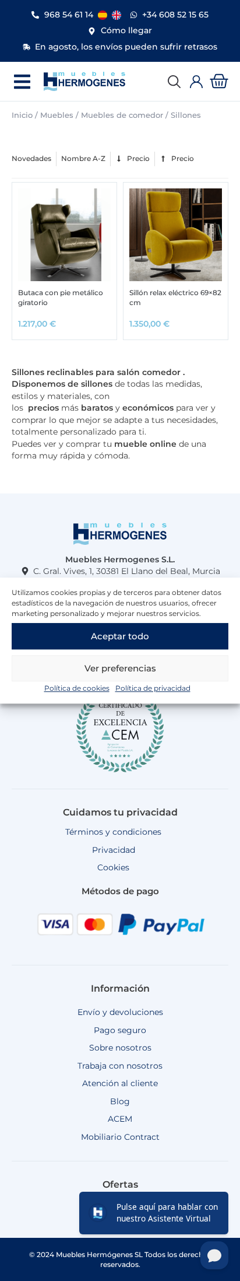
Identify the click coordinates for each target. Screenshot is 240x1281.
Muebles (56, 115)
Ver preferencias (120, 668)
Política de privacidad (152, 688)
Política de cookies (77, 688)
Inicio (22, 115)
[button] (22, 81)
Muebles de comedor (122, 115)
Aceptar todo (120, 636)
